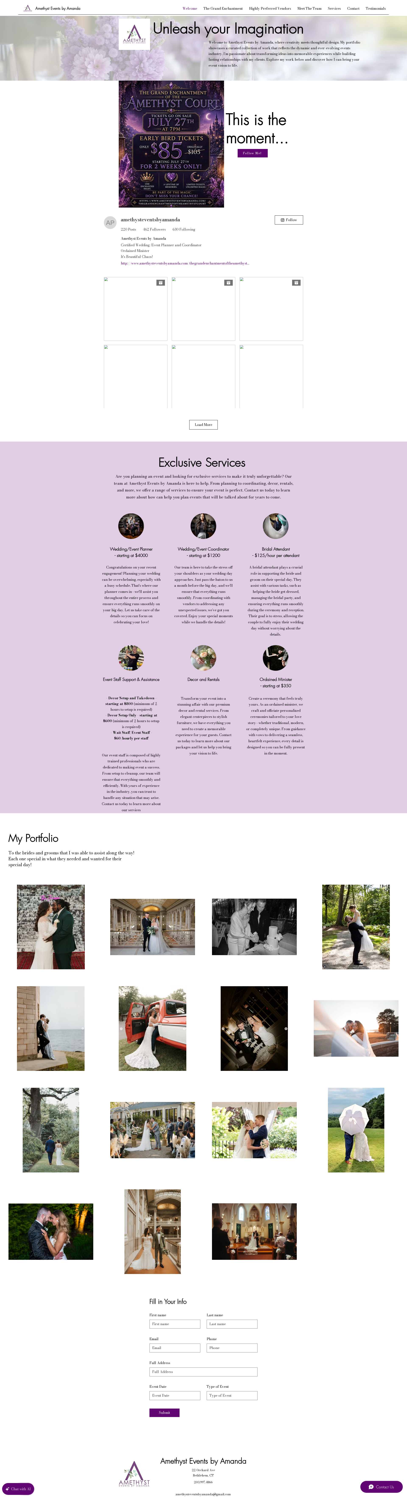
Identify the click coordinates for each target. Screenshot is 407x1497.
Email (154, 1339)
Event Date (157, 1386)
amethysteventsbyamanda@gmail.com (203, 1494)
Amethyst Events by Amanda (57, 8)
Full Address (159, 1363)
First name (157, 1315)
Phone (212, 1339)
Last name (215, 1315)
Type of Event (218, 1386)
